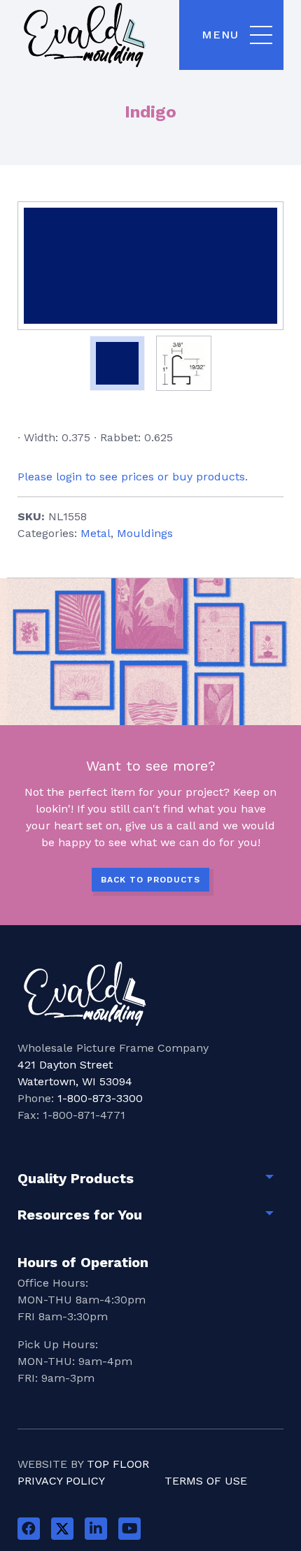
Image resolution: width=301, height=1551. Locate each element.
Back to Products (150, 880)
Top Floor (118, 1464)
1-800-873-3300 (100, 1098)
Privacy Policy (61, 1480)
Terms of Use (205, 1480)
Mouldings (145, 533)
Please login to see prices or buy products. (133, 476)
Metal (95, 533)
